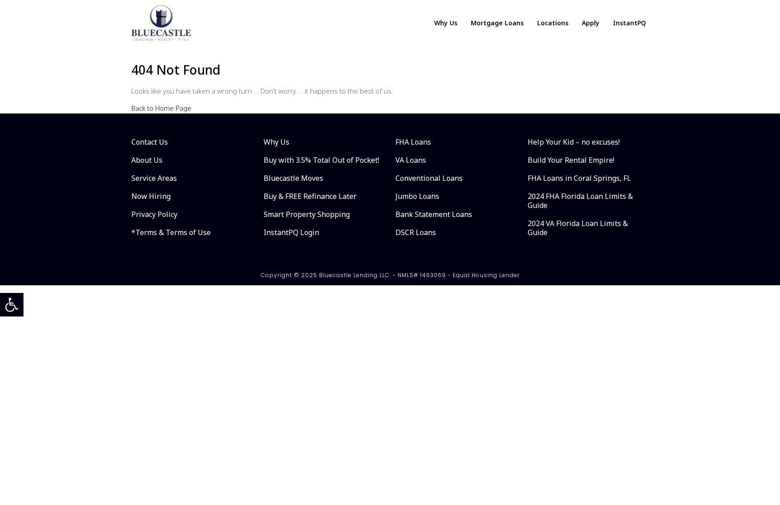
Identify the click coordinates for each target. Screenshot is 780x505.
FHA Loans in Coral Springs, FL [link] (579, 178)
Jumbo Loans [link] (417, 196)
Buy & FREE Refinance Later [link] (310, 196)
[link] (11, 304)
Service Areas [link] (154, 178)
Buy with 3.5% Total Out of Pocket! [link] (321, 160)
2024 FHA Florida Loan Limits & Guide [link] (580, 201)
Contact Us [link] (149, 141)
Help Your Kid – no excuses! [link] (574, 141)
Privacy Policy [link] (154, 214)
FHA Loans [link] (413, 141)
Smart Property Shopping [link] (307, 214)
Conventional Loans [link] (429, 178)
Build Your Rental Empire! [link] (571, 160)
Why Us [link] (445, 23)
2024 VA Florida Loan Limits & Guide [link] (578, 228)
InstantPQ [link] (629, 23)
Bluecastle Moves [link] (293, 178)
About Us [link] (146, 160)
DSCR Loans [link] (415, 232)
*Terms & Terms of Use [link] (171, 232)
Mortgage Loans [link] (497, 23)
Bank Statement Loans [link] (433, 214)
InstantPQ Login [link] (291, 232)
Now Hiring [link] (151, 196)
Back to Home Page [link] (161, 108)
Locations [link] (552, 23)
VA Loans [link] (410, 160)
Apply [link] (590, 23)
